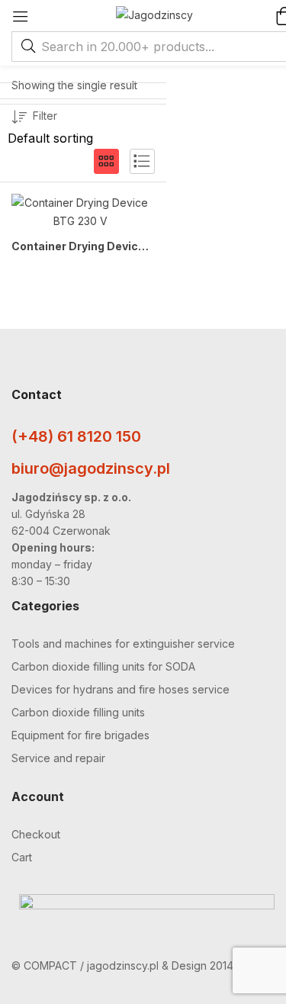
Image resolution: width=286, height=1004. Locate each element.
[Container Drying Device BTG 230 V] (80, 212)
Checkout (35, 834)
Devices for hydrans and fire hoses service (120, 689)
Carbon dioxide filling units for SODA (103, 666)
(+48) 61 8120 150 (76, 436)
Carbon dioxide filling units (78, 712)
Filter (45, 115)
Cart (21, 857)
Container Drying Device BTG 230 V (80, 246)
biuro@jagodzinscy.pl (90, 468)
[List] (142, 161)
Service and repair (58, 757)
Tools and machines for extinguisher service (123, 643)
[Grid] (106, 161)
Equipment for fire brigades (80, 735)
